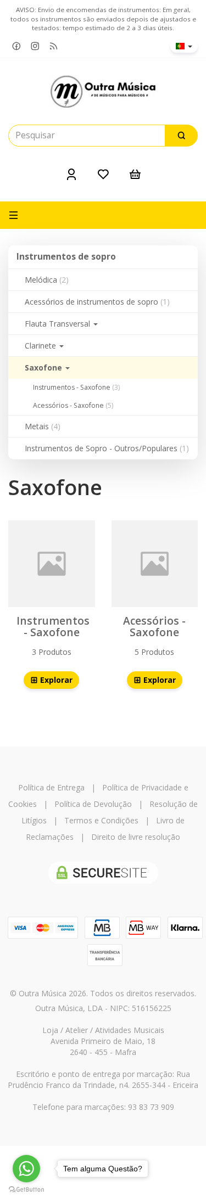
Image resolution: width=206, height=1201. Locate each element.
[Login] (71, 174)
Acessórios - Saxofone (73, 405)
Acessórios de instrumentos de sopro (97, 301)
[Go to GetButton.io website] (26, 1189)
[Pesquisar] (181, 136)
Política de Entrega (51, 787)
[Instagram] (35, 46)
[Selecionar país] (184, 46)
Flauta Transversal (58, 323)
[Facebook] (16, 46)
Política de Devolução (93, 804)
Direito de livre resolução (135, 837)
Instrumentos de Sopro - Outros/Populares (107, 448)
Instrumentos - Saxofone (76, 387)
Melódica (47, 279)
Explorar (55, 680)
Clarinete (41, 345)
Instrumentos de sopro (66, 256)
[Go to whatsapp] (26, 1168)
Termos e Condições (101, 820)
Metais (42, 426)
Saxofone (44, 367)
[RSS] (54, 46)
